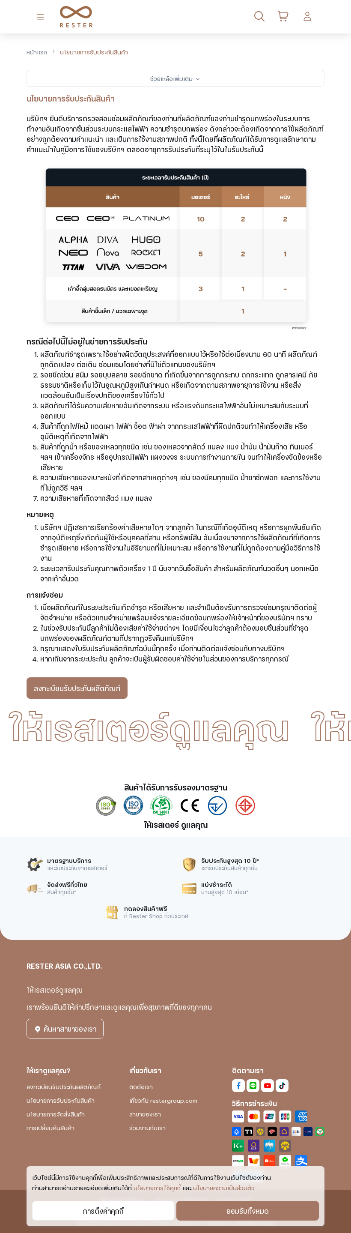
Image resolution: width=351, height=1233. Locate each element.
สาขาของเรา (145, 1114)
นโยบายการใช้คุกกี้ (157, 1187)
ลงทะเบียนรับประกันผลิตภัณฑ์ (77, 687)
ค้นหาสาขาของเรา (69, 1028)
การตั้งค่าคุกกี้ (103, 1210)
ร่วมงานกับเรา (147, 1127)
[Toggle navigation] (42, 17)
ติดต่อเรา (141, 1086)
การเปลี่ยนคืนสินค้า (50, 1127)
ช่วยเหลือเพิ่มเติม (172, 78)
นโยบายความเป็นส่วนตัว (224, 1187)
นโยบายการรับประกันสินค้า (61, 1100)
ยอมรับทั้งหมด (247, 1210)
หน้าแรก (37, 52)
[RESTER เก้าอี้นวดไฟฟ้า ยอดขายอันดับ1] (72, 16)
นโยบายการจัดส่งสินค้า (56, 1114)
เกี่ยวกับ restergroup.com (163, 1100)
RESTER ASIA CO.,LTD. (64, 965)
